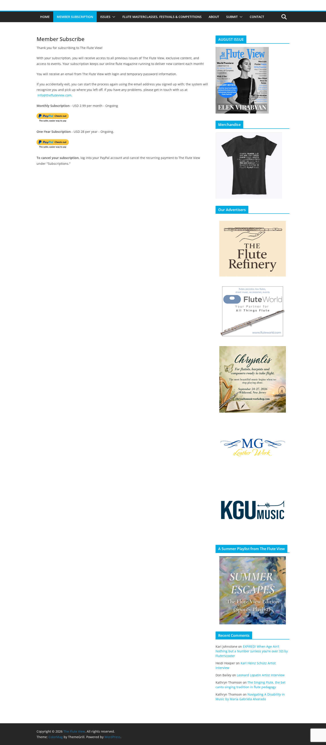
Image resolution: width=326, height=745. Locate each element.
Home (45, 17)
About (214, 17)
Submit (232, 17)
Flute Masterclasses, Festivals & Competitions (162, 17)
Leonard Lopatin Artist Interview (261, 675)
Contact (257, 17)
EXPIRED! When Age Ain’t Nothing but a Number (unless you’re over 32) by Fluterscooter (252, 651)
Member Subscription (75, 17)
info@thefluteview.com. (54, 95)
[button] (112, 17)
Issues (105, 17)
